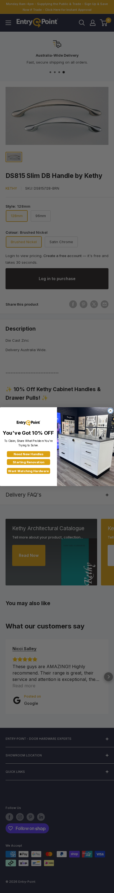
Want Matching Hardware (28, 471)
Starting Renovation (28, 462)
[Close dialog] (110, 410)
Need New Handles (28, 454)
